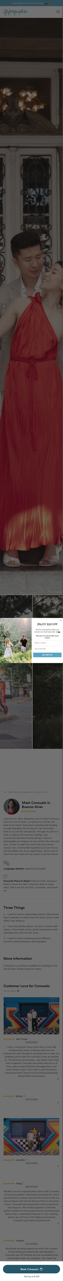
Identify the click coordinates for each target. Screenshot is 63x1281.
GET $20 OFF (47, 655)
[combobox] (47, 642)
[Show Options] (60, 642)
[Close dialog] (60, 620)
